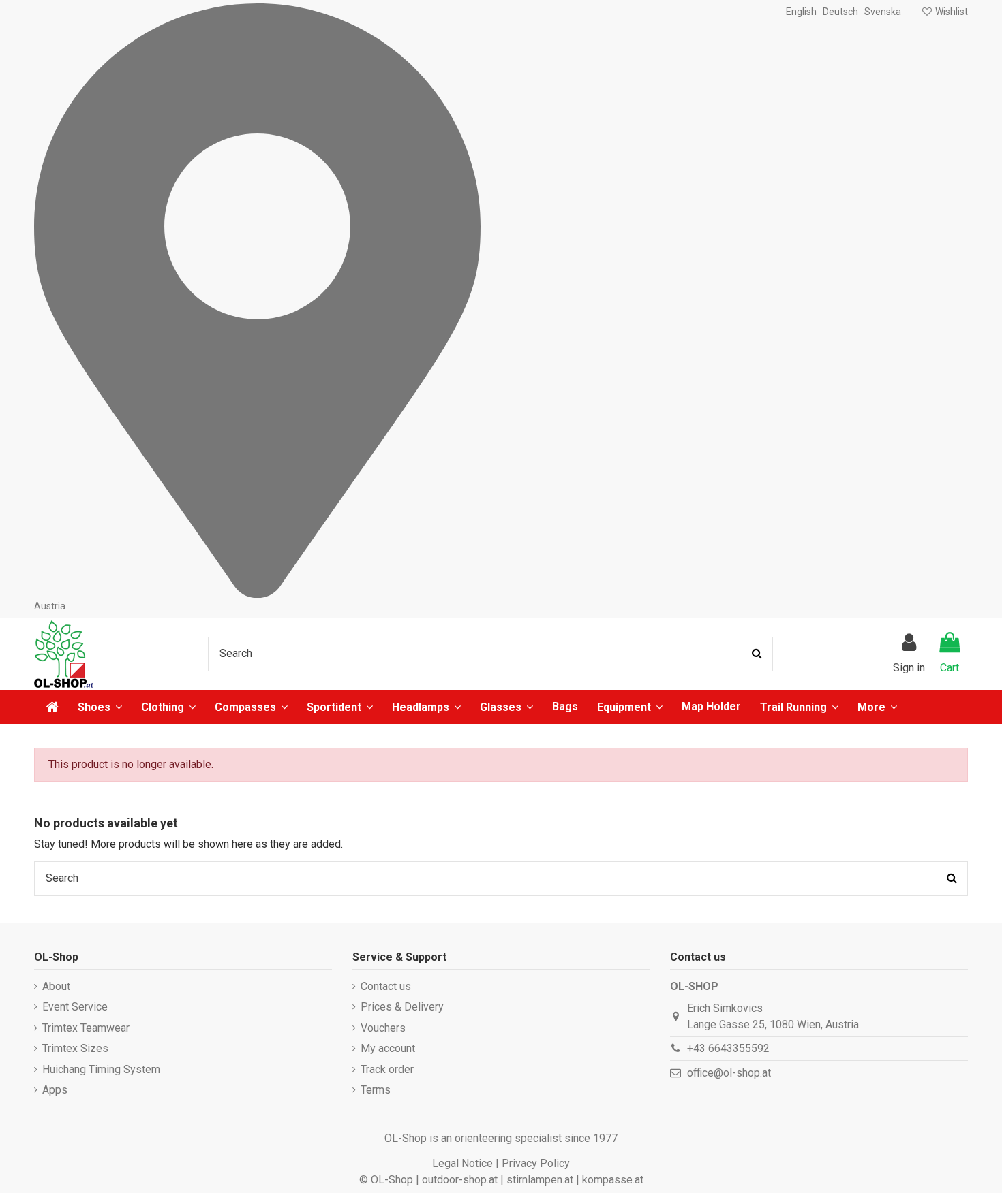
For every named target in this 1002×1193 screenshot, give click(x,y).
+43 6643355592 (728, 1048)
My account (388, 1048)
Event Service (75, 1006)
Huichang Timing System (101, 1069)
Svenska (882, 11)
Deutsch (840, 11)
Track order (387, 1069)
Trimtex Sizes (75, 1048)
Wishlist (950, 11)
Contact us (386, 986)
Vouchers (383, 1027)
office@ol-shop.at (729, 1072)
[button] (877, 707)
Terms (376, 1089)
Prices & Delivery (402, 1006)
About (56, 986)
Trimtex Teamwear (86, 1027)
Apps (54, 1089)
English (801, 11)
